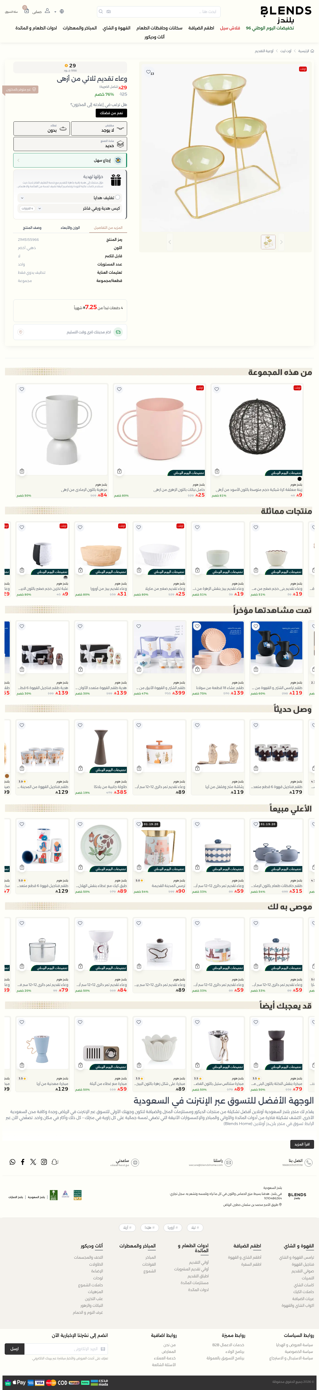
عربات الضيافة (303, 1299)
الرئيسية (303, 51)
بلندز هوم (296, 484)
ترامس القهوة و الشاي (296, 1257)
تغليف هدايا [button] (104, 197)
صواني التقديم (303, 1271)
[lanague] (58, 12)
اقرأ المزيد (302, 1144)
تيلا (193, 1227)
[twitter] (33, 1163)
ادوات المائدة (198, 1290)
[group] (225, 242)
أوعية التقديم (264, 51)
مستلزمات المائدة (195, 1283)
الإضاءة (97, 1271)
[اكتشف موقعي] (20, 332)
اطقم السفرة (251, 1264)
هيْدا (148, 1227)
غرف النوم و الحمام (88, 1312)
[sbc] (66, 1196)
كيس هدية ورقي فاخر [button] (101, 208)
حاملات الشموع (90, 1285)
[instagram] (44, 1163)
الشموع (150, 1271)
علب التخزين (94, 1299)
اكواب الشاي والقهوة (298, 1305)
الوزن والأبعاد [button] (70, 228)
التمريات (308, 1278)
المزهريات (95, 1292)
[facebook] (23, 1163)
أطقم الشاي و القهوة (244, 1257)
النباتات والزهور (91, 1305)
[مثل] (217, 389)
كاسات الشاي (304, 1285)
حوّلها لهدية (93, 176)
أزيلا (125, 1227)
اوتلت (303, 69)
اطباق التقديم (198, 1276)
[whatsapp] (12, 1163)
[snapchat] (54, 1163)
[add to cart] (217, 471)
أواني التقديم (199, 1262)
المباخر (151, 1257)
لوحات (98, 1278)
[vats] (78, 1196)
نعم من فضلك (111, 113)
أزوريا (171, 1227)
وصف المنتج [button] (32, 228)
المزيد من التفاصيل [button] (108, 228)
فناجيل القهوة (303, 1264)
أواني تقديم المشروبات (191, 1269)
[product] (257, 429)
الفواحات (149, 1264)
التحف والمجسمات (88, 1257)
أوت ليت (285, 51)
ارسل (14, 1348)
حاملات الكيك (303, 1292)
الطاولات (96, 1264)
